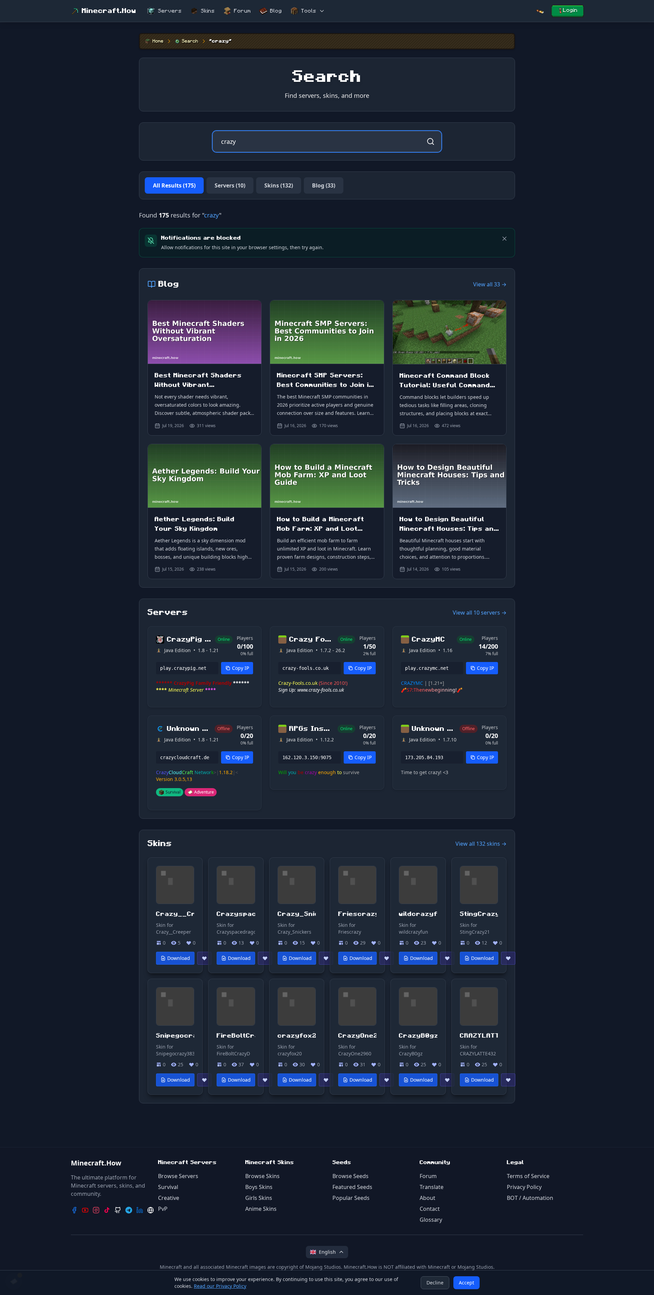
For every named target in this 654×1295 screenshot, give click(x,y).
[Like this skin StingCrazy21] (508, 958)
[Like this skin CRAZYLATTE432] (508, 1079)
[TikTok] (107, 1210)
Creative (168, 1198)
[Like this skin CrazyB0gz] (447, 1079)
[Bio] (150, 1210)
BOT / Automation (530, 1198)
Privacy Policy (524, 1187)
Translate (431, 1187)
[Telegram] (128, 1210)
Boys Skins (258, 1187)
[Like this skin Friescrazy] (386, 958)
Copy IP (240, 668)
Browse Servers (178, 1176)
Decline (434, 1282)
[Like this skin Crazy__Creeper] (204, 958)
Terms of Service (528, 1176)
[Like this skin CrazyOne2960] (386, 1079)
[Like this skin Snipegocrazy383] (204, 1079)
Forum (242, 11)
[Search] (540, 11)
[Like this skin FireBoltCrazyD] (265, 1079)
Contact (430, 1209)
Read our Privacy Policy (220, 1286)
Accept (466, 1282)
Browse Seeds (350, 1176)
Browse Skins (262, 1176)
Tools (308, 11)
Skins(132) (278, 185)
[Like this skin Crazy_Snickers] (326, 958)
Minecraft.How (109, 10)
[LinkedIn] (139, 1210)
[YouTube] (85, 1210)
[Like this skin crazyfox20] (326, 1079)
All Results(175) (174, 185)
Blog (276, 11)
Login (570, 10)
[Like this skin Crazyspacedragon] (265, 958)
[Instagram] (96, 1210)
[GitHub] (117, 1210)
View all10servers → (480, 612)
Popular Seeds (351, 1198)
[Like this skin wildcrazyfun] (447, 958)
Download (178, 958)
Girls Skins (258, 1198)
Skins (208, 11)
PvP (163, 1209)
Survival (168, 1187)
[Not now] (504, 238)
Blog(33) (323, 185)
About (427, 1198)
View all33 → (490, 284)
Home (158, 41)
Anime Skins (261, 1209)
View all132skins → (481, 843)
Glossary (431, 1219)
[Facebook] (74, 1210)
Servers (170, 11)
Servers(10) (230, 185)
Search (190, 41)
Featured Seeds (352, 1187)
